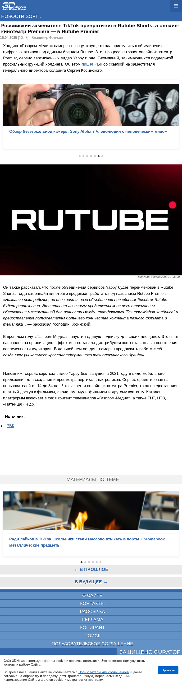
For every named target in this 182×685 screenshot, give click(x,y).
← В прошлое (91, 569)
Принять (168, 670)
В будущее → (91, 581)
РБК (10, 425)
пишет (87, 64)
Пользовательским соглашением (103, 672)
